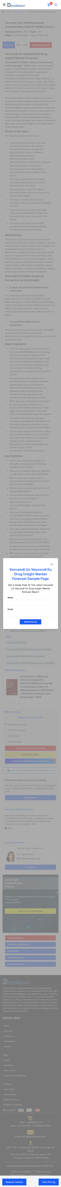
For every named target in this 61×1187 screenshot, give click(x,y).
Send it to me (30, 622)
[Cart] (49, 4)
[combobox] (55, 4)
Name (10, 597)
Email (10, 609)
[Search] (55, 4)
